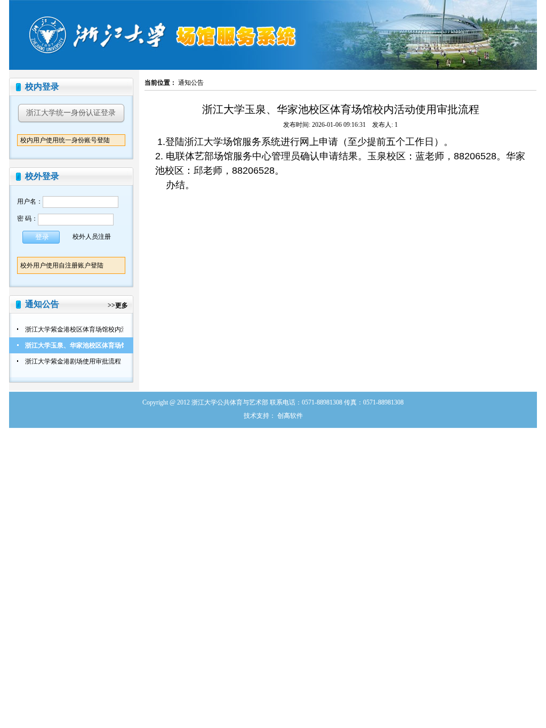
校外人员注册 (92, 236)
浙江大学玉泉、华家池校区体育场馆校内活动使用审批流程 (108, 345)
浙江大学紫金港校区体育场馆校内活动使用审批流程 (98, 329)
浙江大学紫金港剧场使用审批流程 (73, 361)
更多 (121, 305)
